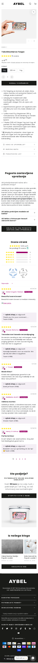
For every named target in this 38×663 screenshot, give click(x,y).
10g (4, 70)
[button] (30, 3)
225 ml (12, 70)
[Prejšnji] (28, 41)
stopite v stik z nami (19, 496)
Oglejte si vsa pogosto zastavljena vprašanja (19, 229)
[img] (6, 289)
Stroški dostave (15, 62)
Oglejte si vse (19, 567)
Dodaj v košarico (19, 83)
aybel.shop (14, 656)
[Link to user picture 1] (6, 307)
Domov (4, 47)
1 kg (20, 70)
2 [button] (16, 459)
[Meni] (2, 3)
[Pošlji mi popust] (35, 614)
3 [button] (19, 459)
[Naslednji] (33, 41)
